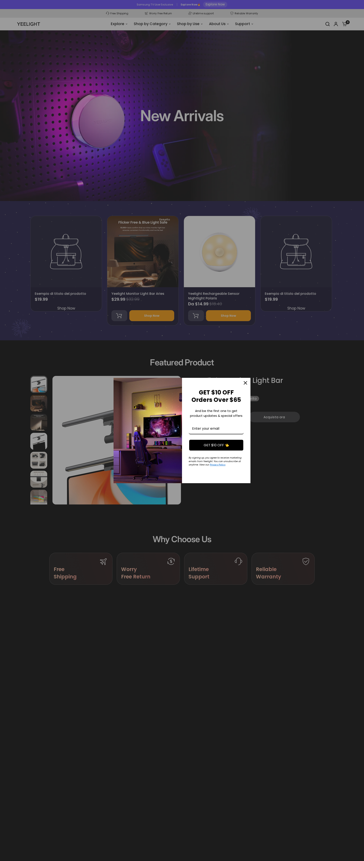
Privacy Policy (217, 464)
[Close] (245, 383)
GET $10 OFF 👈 (216, 445)
